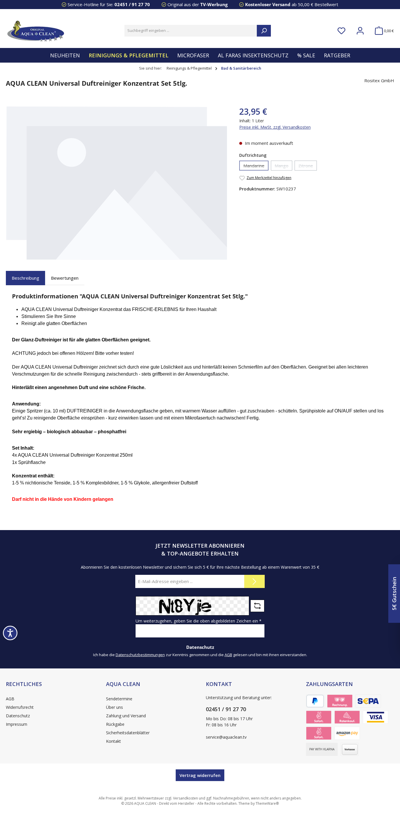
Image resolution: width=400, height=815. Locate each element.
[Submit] (254, 581)
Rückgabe (115, 724)
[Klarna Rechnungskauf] (340, 701)
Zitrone (307, 167)
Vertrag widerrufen (200, 775)
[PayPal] (315, 701)
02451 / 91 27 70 (132, 4)
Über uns (114, 707)
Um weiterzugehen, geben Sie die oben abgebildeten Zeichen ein (198, 621)
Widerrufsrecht (20, 707)
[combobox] (190, 31)
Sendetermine (119, 698)
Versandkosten (185, 798)
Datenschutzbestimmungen (140, 654)
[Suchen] (264, 31)
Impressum (16, 724)
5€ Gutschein (394, 593)
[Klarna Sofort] (318, 733)
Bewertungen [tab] (64, 278)
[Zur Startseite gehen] (35, 30)
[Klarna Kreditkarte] (375, 717)
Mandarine (256, 167)
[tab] (25, 278)
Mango (283, 167)
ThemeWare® (267, 803)
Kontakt (113, 741)
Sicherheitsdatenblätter (128, 732)
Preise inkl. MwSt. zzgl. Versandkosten (275, 127)
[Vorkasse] (350, 749)
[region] (116, 182)
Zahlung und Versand (126, 715)
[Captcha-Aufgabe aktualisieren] (257, 606)
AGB (228, 654)
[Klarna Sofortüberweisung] (318, 717)
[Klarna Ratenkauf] (347, 717)
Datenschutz (18, 715)
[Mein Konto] (360, 31)
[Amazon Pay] (347, 733)
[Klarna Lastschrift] (368, 701)
